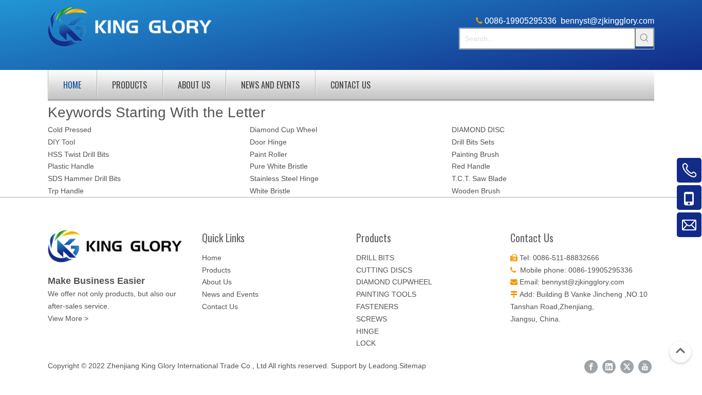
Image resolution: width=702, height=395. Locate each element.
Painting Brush (475, 154)
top (680, 350)
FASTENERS (377, 306)
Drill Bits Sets (473, 142)
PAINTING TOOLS (386, 294)
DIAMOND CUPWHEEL (394, 282)
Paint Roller (268, 154)
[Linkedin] (609, 366)
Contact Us (350, 85)
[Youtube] (645, 366)
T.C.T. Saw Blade (479, 178)
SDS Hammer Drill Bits (84, 178)
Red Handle (471, 166)
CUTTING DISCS (384, 270)
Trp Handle (66, 191)
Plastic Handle (71, 166)
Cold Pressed (69, 129)
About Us (194, 85)
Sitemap (412, 366)
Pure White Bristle (279, 166)
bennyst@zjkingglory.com (607, 20)
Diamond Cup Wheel (283, 129)
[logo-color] (120, 246)
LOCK (366, 343)
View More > (68, 318)
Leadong (382, 366)
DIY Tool (61, 142)
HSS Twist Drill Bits (78, 154)
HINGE (367, 331)
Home (72, 85)
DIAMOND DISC (478, 129)
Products (129, 85)
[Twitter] (627, 366)
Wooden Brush (476, 191)
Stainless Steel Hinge (284, 178)
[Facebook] (591, 366)
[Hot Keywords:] (644, 37)
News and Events (270, 85)
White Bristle (270, 191)
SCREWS (371, 319)
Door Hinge (268, 142)
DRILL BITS (375, 258)
